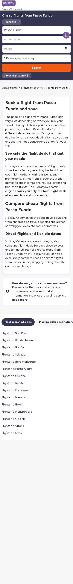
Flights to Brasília (12, 347)
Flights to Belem (12, 404)
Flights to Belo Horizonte (18, 361)
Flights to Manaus (13, 397)
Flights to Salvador (13, 354)
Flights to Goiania (13, 419)
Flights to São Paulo (14, 333)
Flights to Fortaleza (14, 390)
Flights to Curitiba (13, 376)
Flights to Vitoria (12, 426)
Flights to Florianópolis (16, 411)
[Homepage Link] (11, 4)
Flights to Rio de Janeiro (17, 340)
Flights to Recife (12, 383)
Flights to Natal (11, 433)
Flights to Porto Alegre (16, 369)
